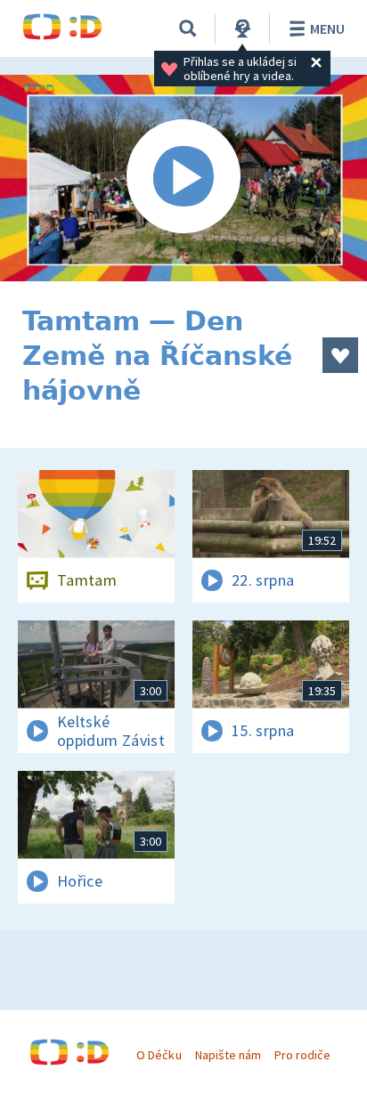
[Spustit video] (183, 178)
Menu (327, 28)
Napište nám (228, 1055)
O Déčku (158, 1055)
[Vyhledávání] (188, 28)
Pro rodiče (302, 1055)
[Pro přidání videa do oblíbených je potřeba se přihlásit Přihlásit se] (340, 355)
